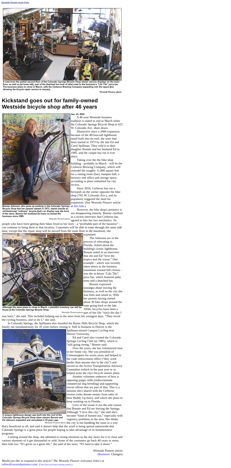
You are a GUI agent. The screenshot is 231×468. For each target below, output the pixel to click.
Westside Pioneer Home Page (15, 2)
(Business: (104, 454)
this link (79, 206)
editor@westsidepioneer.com (19, 464)
